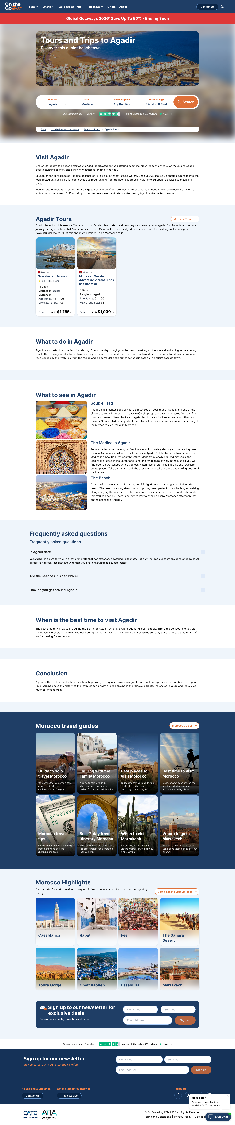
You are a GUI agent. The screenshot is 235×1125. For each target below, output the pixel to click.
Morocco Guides (182, 725)
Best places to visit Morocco (175, 891)
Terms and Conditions (157, 1116)
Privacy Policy (182, 1116)
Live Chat (221, 1116)
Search (189, 102)
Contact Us (207, 6)
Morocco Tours (183, 219)
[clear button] (65, 103)
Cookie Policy (203, 1116)
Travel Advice (69, 1095)
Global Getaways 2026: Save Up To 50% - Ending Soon (117, 18)
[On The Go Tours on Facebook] (178, 1095)
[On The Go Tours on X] (188, 1095)
